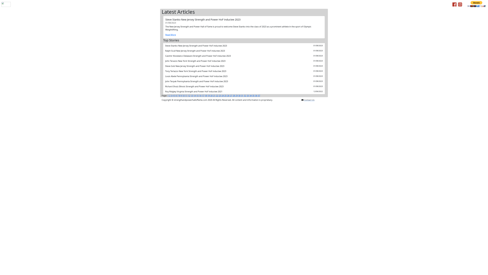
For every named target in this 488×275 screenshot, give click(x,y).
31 (242, 95)
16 (200, 95)
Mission (34, 4)
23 (220, 95)
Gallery (86, 4)
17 (203, 95)
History (25, 4)
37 (259, 95)
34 (250, 95)
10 (183, 95)
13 (192, 95)
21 (214, 95)
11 (186, 95)
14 (195, 95)
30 (239, 95)
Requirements (47, 4)
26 (228, 95)
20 (211, 95)
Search (77, 4)
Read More (170, 34)
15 (197, 95)
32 (245, 95)
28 (234, 95)
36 (256, 95)
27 (231, 95)
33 (248, 95)
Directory (67, 4)
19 (209, 95)
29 (236, 95)
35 (253, 95)
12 (189, 95)
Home (17, 4)
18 (206, 95)
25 (225, 95)
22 (217, 95)
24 (223, 95)
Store (58, 4)
